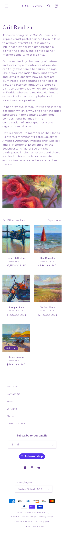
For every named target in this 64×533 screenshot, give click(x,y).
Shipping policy (43, 521)
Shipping (12, 416)
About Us (12, 386)
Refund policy (29, 516)
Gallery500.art (30, 512)
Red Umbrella (47, 258)
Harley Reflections (16, 258)
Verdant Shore (47, 307)
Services (12, 408)
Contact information (34, 526)
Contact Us (13, 393)
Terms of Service (17, 423)
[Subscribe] (52, 445)
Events (11, 401)
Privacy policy (46, 516)
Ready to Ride (16, 307)
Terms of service (24, 521)
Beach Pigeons (16, 357)
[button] (6, 6)
